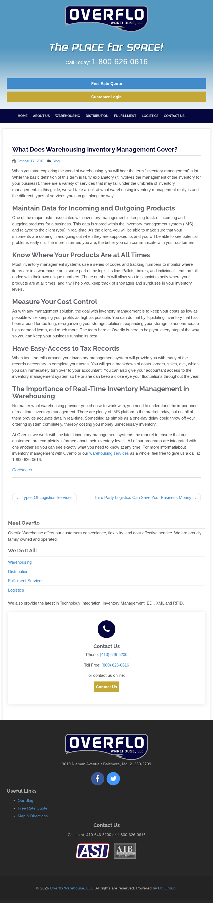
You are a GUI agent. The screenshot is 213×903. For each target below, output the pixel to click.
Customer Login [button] (106, 97)
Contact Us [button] (106, 687)
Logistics (150, 116)
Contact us (22, 469)
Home (22, 116)
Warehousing (67, 116)
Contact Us (174, 116)
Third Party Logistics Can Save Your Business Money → (145, 497)
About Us (41, 116)
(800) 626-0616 (115, 665)
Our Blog (25, 800)
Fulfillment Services (26, 580)
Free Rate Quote (32, 808)
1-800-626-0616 (120, 61)
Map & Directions (33, 816)
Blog (56, 161)
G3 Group (167, 888)
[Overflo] (106, 19)
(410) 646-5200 (113, 654)
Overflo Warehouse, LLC (71, 888)
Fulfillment (125, 116)
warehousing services (109, 453)
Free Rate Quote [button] (106, 83)
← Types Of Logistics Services (44, 497)
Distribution (97, 116)
